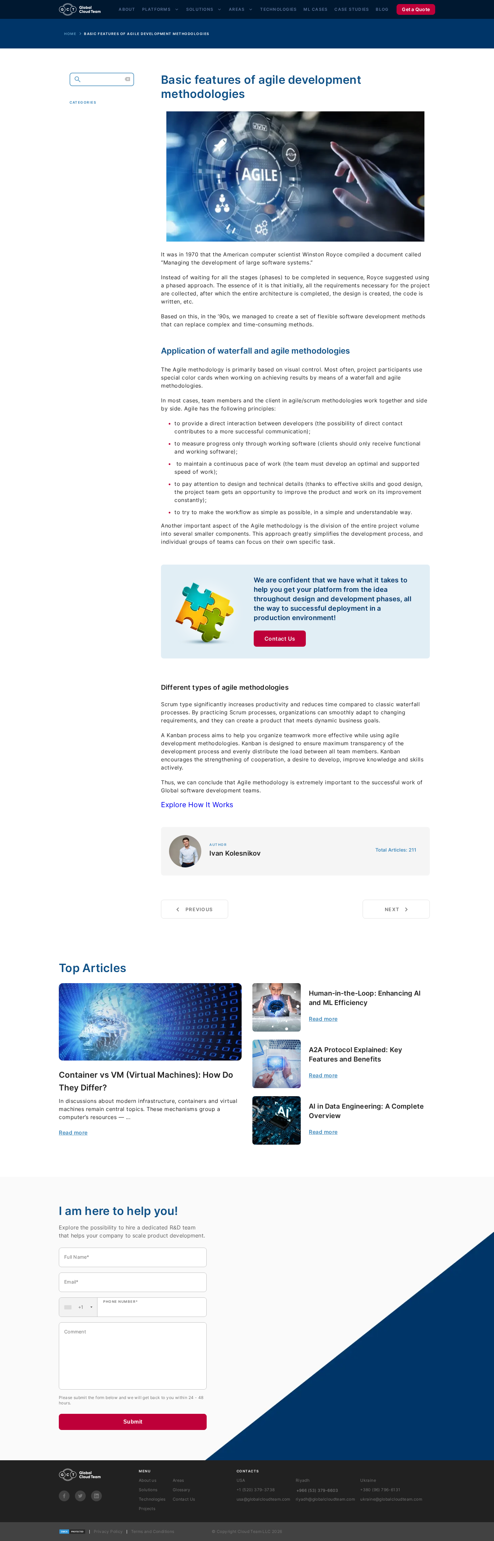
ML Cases (315, 9)
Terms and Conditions (152, 1531)
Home (70, 34)
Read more (73, 1132)
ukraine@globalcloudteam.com (391, 1499)
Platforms (156, 9)
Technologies (278, 9)
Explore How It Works (197, 804)
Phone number (120, 1301)
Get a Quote (416, 9)
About (127, 9)
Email (71, 1282)
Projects (147, 1508)
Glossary (181, 1489)
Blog (382, 9)
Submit (132, 1422)
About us (147, 1480)
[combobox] (78, 1307)
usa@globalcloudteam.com (263, 1499)
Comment (75, 1331)
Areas (237, 9)
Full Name (76, 1257)
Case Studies (351, 9)
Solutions (199, 9)
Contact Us (279, 638)
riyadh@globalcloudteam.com (325, 1499)
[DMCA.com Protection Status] (72, 1531)
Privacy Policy (108, 1531)
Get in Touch (98, 193)
